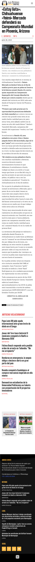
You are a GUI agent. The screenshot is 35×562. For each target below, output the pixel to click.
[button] (17, 557)
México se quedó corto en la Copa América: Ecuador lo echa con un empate (26, 430)
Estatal (5, 393)
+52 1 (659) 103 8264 (8, 476)
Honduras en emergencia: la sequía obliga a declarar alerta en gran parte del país (16, 360)
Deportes (7, 36)
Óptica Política (7, 329)
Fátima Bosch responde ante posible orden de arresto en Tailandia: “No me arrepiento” (17, 348)
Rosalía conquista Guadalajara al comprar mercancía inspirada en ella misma (17, 373)
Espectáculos (7, 354)
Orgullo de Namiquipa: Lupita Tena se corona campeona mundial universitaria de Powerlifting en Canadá (17, 526)
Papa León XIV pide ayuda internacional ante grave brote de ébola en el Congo (16, 324)
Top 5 (15, 36)
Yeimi (21, 305)
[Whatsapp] (14, 549)
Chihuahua (15, 305)
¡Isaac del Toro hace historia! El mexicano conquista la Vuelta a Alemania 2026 (15, 336)
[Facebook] (9, 549)
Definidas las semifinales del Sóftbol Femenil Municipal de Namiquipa (16, 534)
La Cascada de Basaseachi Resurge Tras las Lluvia (9, 432)
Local (4, 521)
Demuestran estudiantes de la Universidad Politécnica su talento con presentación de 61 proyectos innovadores (16, 386)
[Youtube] (19, 549)
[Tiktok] (4, 549)
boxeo (9, 305)
